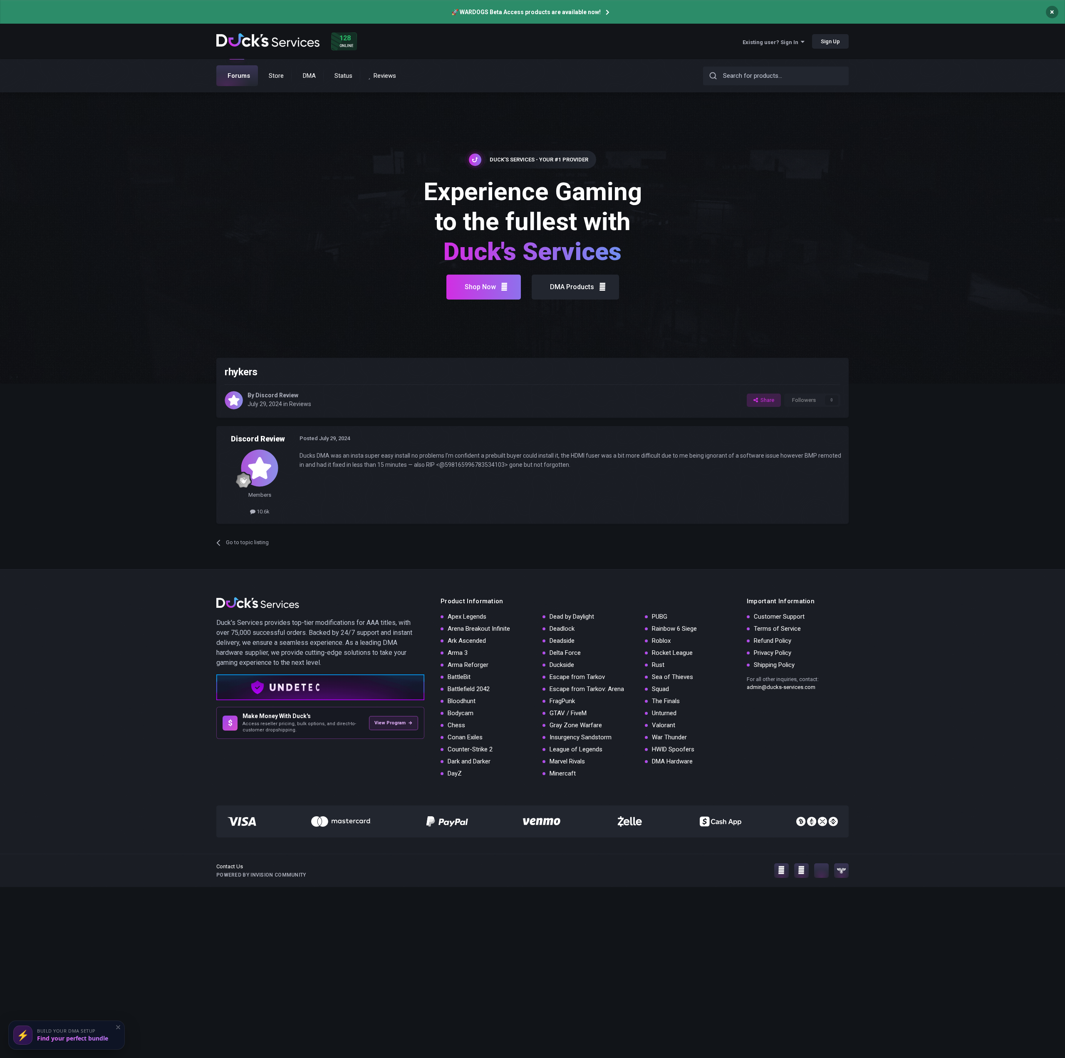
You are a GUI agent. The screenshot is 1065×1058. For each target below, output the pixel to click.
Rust (658, 665)
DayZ (455, 773)
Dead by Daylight (572, 616)
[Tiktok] (821, 870)
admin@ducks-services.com (781, 687)
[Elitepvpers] (841, 870)
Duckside (562, 665)
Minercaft (563, 773)
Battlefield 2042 (469, 689)
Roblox (661, 640)
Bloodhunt (462, 701)
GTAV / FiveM (568, 713)
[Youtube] (801, 870)
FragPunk (562, 701)
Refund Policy (772, 640)
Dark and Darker (469, 761)
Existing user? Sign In (772, 42)
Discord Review (276, 395)
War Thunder (669, 737)
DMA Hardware (672, 761)
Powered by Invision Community (261, 875)
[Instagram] (781, 870)
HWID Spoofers (673, 749)
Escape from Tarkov (577, 677)
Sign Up (830, 41)
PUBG (659, 616)
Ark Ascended (467, 640)
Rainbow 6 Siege (674, 628)
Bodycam (460, 713)
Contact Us (229, 866)
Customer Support (779, 616)
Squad (660, 689)
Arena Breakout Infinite (479, 628)
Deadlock (562, 628)
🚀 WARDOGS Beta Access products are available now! (526, 12)
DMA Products (572, 287)
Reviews (300, 404)
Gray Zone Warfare (576, 725)
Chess (456, 725)
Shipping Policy (774, 665)
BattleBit (459, 677)
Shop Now (480, 287)
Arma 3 (458, 653)
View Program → (393, 723)
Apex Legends (467, 616)
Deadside (562, 640)
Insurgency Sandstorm (581, 737)
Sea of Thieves (672, 677)
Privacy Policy (772, 653)
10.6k (262, 511)
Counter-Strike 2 (470, 749)
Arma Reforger (468, 665)
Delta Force (565, 653)
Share (766, 400)
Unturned (664, 713)
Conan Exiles (465, 737)
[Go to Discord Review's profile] (234, 400)
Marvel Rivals (567, 761)
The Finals (666, 701)
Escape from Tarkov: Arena (587, 689)
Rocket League (672, 653)
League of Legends (576, 749)
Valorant (663, 725)
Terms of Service (777, 628)
